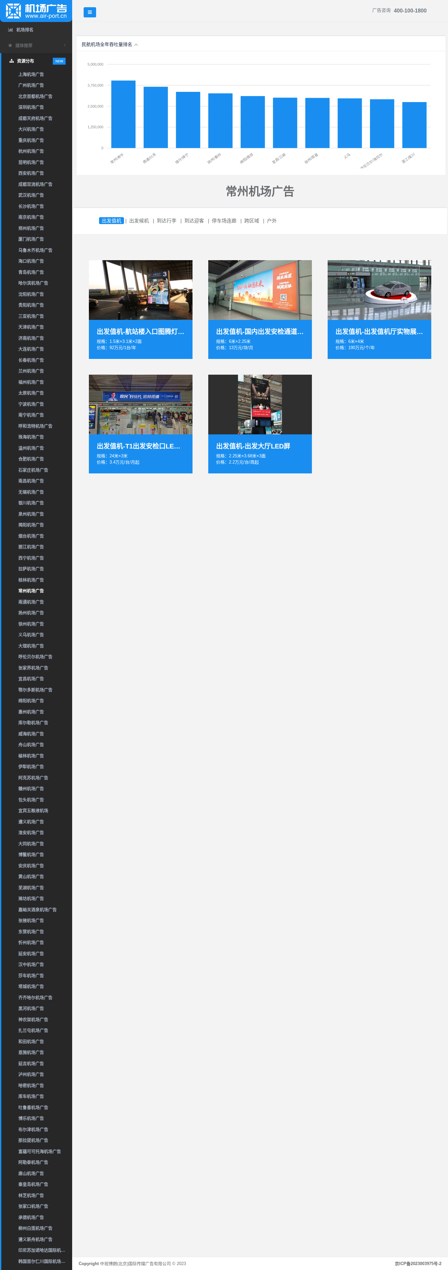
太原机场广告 (31, 392)
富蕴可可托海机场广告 (39, 1151)
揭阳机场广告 (31, 524)
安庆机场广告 (31, 865)
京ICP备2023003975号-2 (418, 1263)
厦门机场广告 (31, 239)
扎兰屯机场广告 (33, 1030)
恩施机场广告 (31, 1052)
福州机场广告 (31, 382)
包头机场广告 (31, 799)
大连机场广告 (31, 348)
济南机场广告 (31, 338)
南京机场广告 (31, 217)
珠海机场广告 (31, 436)
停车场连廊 (224, 220)
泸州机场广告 (31, 1074)
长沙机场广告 (31, 206)
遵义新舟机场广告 (35, 1239)
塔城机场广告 (31, 986)
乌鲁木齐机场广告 (35, 250)
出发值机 (111, 220)
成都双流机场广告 (35, 184)
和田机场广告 (31, 1041)
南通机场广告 (31, 601)
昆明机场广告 (31, 162)
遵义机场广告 (31, 821)
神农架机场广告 (33, 1019)
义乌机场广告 (31, 634)
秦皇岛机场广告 (33, 1184)
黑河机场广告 (31, 1008)
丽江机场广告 (31, 546)
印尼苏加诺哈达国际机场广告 (45, 1250)
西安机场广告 (31, 173)
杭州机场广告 (31, 151)
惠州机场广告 (31, 711)
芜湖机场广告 (31, 887)
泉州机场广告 (31, 513)
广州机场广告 (31, 85)
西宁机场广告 (31, 557)
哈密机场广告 (31, 1085)
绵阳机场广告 (31, 700)
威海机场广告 (31, 733)
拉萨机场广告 (31, 568)
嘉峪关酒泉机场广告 (37, 909)
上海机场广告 (31, 74)
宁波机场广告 (31, 404)
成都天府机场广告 (35, 118)
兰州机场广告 (31, 370)
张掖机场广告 (31, 920)
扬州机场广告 (31, 612)
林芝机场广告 (31, 1195)
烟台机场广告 (31, 535)
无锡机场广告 (31, 491)
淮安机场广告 (31, 832)
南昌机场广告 (31, 480)
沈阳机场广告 (31, 294)
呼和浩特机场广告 (35, 426)
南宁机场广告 (31, 414)
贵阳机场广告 (31, 304)
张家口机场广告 (33, 1206)
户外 (272, 220)
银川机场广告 (31, 502)
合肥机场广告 (31, 458)
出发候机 (139, 220)
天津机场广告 (31, 326)
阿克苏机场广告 (33, 777)
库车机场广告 (31, 1096)
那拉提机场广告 (33, 1140)
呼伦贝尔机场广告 (35, 656)
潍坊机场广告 (31, 898)
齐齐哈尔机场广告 (35, 997)
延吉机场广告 (31, 1063)
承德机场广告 (31, 1217)
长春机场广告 (31, 360)
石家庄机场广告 (33, 470)
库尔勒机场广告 (33, 722)
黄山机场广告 (31, 876)
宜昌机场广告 (31, 678)
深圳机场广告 (31, 107)
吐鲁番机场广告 (33, 1107)
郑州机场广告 (31, 228)
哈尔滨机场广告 (33, 283)
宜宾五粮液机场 (33, 810)
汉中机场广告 (31, 964)
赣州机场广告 (31, 788)
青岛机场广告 (31, 272)
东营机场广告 (31, 931)
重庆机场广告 (31, 140)
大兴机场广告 (31, 129)
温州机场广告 (31, 448)
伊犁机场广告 (31, 766)
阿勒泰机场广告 (33, 1162)
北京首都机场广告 (35, 96)
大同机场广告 (31, 843)
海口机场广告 (31, 261)
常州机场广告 (31, 590)
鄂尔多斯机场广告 (35, 689)
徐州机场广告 (31, 623)
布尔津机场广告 (33, 1129)
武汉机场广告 (31, 195)
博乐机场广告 (31, 1118)
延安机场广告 (31, 953)
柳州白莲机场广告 (35, 1228)
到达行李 (166, 220)
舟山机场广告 (31, 744)
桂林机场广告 (31, 579)
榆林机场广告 (31, 755)
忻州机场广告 (31, 942)
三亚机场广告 (31, 316)
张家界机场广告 (33, 667)
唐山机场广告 (31, 1173)
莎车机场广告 (31, 975)
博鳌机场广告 (31, 854)
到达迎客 (194, 220)
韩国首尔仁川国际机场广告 (44, 1261)
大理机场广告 (31, 645)
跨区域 (251, 220)
